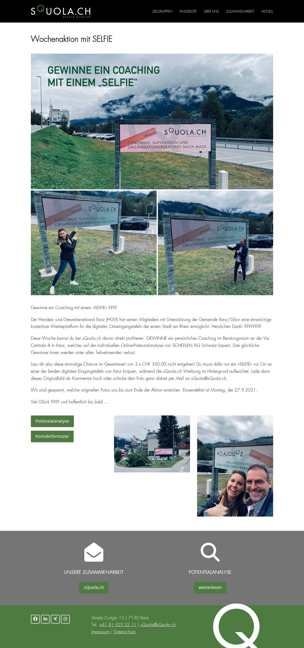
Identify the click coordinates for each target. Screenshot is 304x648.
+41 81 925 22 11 (117, 625)
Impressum (100, 632)
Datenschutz (125, 632)
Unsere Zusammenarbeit (94, 572)
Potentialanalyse (210, 572)
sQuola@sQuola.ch (158, 625)
